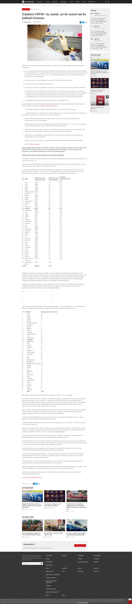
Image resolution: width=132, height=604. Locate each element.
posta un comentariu (47, 548)
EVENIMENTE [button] (64, 1)
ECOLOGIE (80, 571)
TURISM (80, 559)
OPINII (47, 595)
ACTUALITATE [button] (39, 1)
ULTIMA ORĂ (49, 562)
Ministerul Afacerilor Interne (34, 477)
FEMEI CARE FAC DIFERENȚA (53, 574)
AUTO (63, 571)
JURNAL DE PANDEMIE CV (52, 592)
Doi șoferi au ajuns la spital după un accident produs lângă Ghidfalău (76, 533)
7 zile (94, 57)
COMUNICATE (49, 565)
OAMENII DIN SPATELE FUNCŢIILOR (51, 581)
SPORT (71, 1)
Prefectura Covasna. (34, 144)
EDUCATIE (38, 5)
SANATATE (77, 1)
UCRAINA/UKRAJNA (51, 589)
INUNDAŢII (48, 586)
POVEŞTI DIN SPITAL (51, 578)
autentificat (32, 548)
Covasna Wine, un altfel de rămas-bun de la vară (53, 533)
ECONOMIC (81, 555)
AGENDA (96, 562)
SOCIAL (84, 1)
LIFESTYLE (96, 571)
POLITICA (47, 1)
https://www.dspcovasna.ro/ (49, 106)
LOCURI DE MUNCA (83, 562)
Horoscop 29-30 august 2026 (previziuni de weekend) (52, 504)
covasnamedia (29, 1)
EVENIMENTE (97, 555)
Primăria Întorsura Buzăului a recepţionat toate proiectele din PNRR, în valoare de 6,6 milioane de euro (76, 506)
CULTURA (96, 559)
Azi (91, 57)
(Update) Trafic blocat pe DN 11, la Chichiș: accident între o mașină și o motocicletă (32, 505)
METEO (47, 559)
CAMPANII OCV (49, 571)
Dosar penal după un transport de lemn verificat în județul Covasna (31, 533)
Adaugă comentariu (80, 545)
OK (130, 599)
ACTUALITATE (26, 9)
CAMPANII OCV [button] (91, 1)
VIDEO (63, 595)
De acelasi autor (28, 517)
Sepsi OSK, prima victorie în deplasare (97, 108)
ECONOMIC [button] (55, 1)
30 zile (98, 57)
